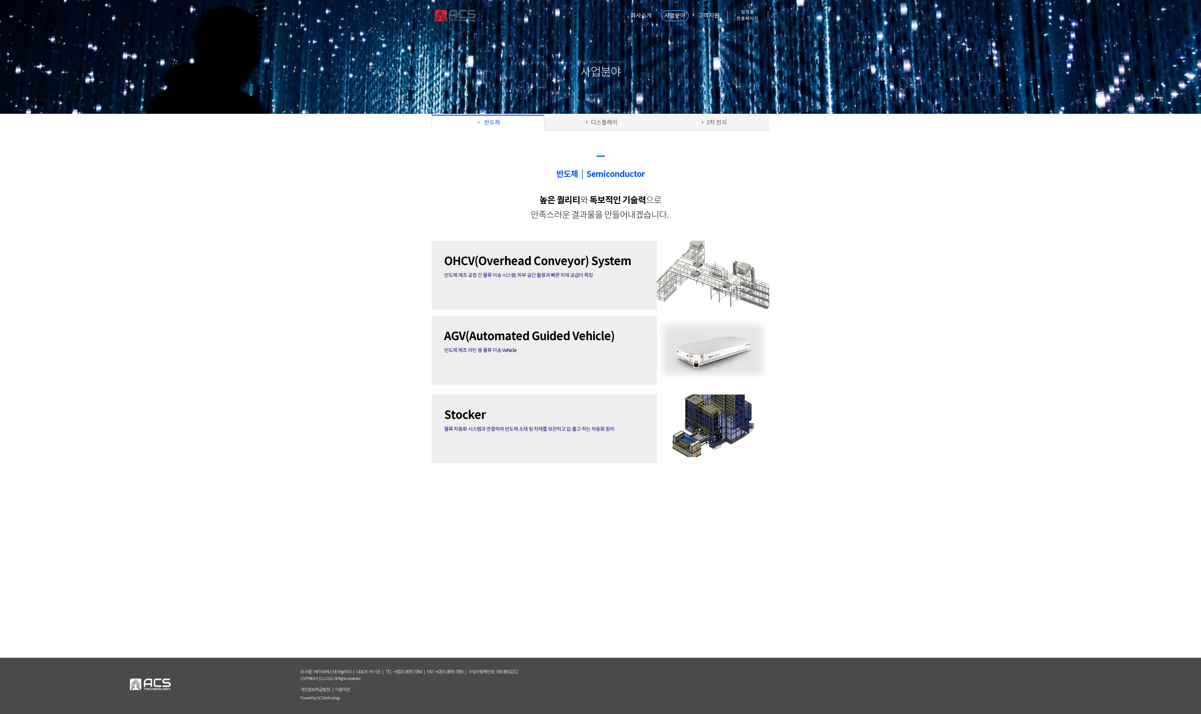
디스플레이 (600, 122)
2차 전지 (713, 122)
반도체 (488, 122)
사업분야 (675, 16)
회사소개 (641, 16)
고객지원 (708, 16)
